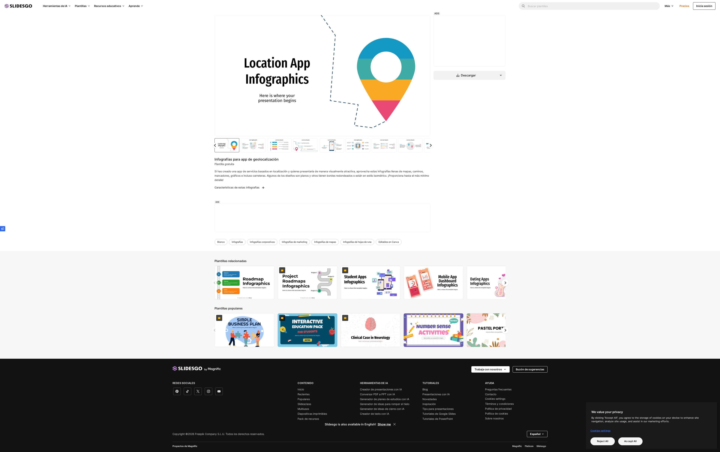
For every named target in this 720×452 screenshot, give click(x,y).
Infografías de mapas (325, 242)
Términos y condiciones (499, 403)
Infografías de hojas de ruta (357, 242)
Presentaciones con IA (436, 394)
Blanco (221, 242)
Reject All (602, 441)
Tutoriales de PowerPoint (437, 418)
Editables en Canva (389, 242)
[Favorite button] (414, 21)
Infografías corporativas (262, 242)
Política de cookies (496, 413)
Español (535, 434)
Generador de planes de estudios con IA (384, 399)
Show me (384, 424)
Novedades (429, 399)
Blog (425, 389)
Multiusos (303, 408)
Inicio (301, 389)
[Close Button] (394, 424)
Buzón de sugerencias (530, 369)
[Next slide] (424, 75)
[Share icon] (424, 21)
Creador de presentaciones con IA (381, 389)
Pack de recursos (308, 418)
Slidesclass (304, 404)
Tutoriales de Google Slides (439, 413)
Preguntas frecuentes (498, 389)
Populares (304, 399)
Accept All (630, 441)
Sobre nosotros (494, 418)
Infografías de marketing (294, 242)
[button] (430, 145)
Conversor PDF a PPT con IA (377, 394)
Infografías (237, 242)
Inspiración (429, 404)
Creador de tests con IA (374, 413)
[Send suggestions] (2, 228)
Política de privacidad (498, 408)
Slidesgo (541, 446)
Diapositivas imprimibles (312, 413)
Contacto (490, 394)
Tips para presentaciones (438, 408)
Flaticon (529, 446)
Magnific (517, 446)
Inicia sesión (704, 5)
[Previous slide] (215, 282)
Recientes (304, 394)
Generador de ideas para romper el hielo (384, 404)
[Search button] (523, 6)
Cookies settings (495, 398)
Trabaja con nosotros (488, 369)
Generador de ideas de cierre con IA (382, 408)
